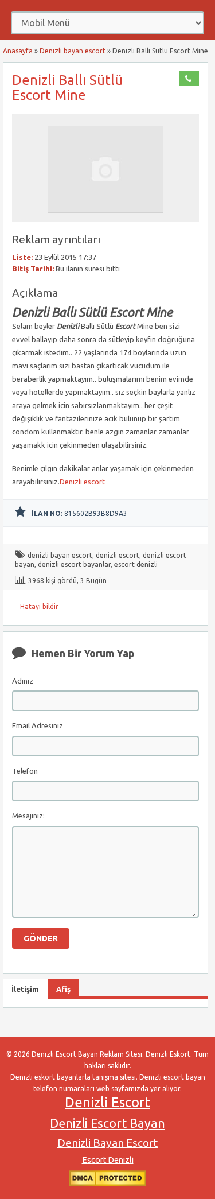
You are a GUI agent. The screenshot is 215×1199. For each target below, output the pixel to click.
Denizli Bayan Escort (107, 1142)
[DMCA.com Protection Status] (107, 1184)
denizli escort (117, 555)
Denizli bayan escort (72, 51)
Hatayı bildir (39, 606)
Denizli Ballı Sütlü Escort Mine (67, 87)
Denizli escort (82, 482)
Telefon (25, 771)
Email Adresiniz (37, 725)
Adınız (22, 681)
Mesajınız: (28, 816)
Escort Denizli (108, 1160)
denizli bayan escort (60, 555)
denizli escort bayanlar (74, 564)
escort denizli (136, 564)
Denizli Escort (107, 1102)
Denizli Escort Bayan (107, 1123)
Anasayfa (18, 51)
